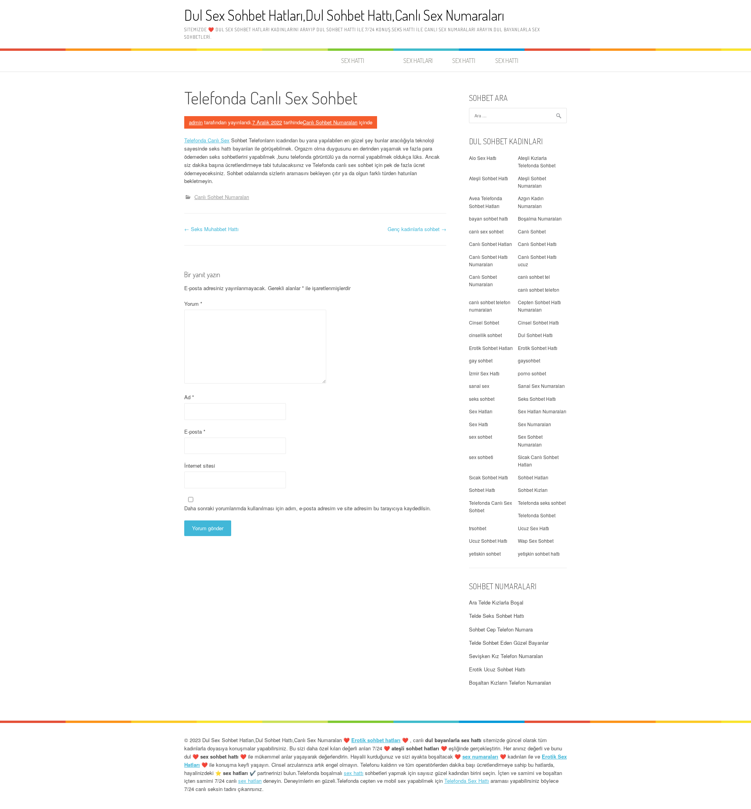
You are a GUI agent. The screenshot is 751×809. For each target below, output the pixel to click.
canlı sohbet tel (534, 276)
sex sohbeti (481, 457)
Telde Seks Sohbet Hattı (496, 615)
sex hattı (353, 773)
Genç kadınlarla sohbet (417, 229)
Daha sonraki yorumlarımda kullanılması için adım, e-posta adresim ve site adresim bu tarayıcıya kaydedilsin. (307, 508)
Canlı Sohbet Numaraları (330, 122)
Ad (189, 397)
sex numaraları (480, 756)
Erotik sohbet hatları (376, 740)
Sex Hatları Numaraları (542, 411)
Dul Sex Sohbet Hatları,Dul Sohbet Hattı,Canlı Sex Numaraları (344, 15)
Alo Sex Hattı (482, 157)
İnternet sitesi (199, 465)
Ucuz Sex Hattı (533, 528)
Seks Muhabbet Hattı (211, 229)
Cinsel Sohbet (484, 322)
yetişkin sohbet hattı (539, 553)
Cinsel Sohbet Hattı (538, 322)
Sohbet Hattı (482, 489)
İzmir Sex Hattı (484, 373)
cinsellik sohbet (485, 335)
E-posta (194, 431)
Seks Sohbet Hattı (537, 398)
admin (196, 122)
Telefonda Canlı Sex (207, 140)
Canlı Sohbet (532, 231)
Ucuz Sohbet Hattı (488, 540)
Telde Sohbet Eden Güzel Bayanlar (508, 642)
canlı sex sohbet (486, 231)
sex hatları (250, 780)
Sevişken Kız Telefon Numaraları (506, 656)
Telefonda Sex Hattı (466, 780)
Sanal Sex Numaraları (541, 385)
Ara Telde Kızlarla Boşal (496, 602)
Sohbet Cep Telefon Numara (501, 629)
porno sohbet (532, 373)
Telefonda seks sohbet (542, 502)
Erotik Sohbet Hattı (537, 347)
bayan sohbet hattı (488, 218)
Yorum (193, 303)
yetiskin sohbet (485, 553)
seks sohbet (481, 398)
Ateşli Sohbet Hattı (488, 178)
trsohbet (477, 528)
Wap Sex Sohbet (535, 540)
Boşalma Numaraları (540, 218)
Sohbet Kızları (533, 489)
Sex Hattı (478, 424)
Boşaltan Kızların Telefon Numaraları (510, 682)
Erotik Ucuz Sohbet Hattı (497, 669)
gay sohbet (480, 360)
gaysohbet (529, 360)
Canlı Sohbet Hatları (490, 243)
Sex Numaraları (534, 424)
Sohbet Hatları (533, 477)
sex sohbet (480, 436)
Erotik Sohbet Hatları (491, 347)
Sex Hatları (480, 411)
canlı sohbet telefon (538, 289)
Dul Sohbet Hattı (535, 335)
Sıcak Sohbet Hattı (488, 477)
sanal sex (479, 385)
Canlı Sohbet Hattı (537, 243)
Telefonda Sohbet (536, 515)
